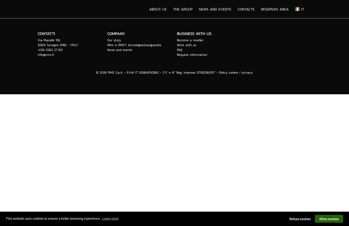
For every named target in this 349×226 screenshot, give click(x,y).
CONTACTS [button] (246, 9)
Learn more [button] (110, 218)
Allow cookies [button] (329, 218)
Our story (114, 40)
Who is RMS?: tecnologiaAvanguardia (134, 44)
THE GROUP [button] (182, 9)
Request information (192, 54)
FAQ (179, 49)
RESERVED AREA (275, 9)
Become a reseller (190, 40)
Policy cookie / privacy (236, 72)
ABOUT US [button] (158, 9)
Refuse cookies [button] (300, 218)
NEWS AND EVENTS (215, 9)
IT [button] (302, 9)
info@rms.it (46, 54)
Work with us (186, 44)
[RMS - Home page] (70, 9)
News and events (119, 49)
